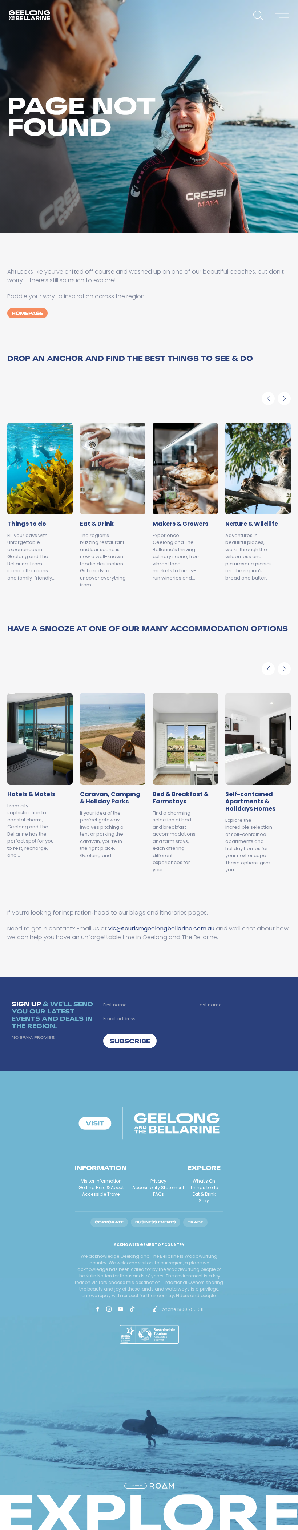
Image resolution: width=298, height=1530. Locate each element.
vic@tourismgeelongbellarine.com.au (161, 928)
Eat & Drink (204, 1194)
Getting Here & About (101, 1187)
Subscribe (130, 1041)
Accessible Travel (101, 1194)
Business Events (155, 1222)
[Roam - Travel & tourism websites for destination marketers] (162, 1486)
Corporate (109, 1222)
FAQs (158, 1194)
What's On (204, 1181)
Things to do (204, 1187)
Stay (204, 1201)
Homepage (27, 313)
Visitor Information (101, 1181)
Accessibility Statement (158, 1187)
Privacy (158, 1181)
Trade (195, 1222)
